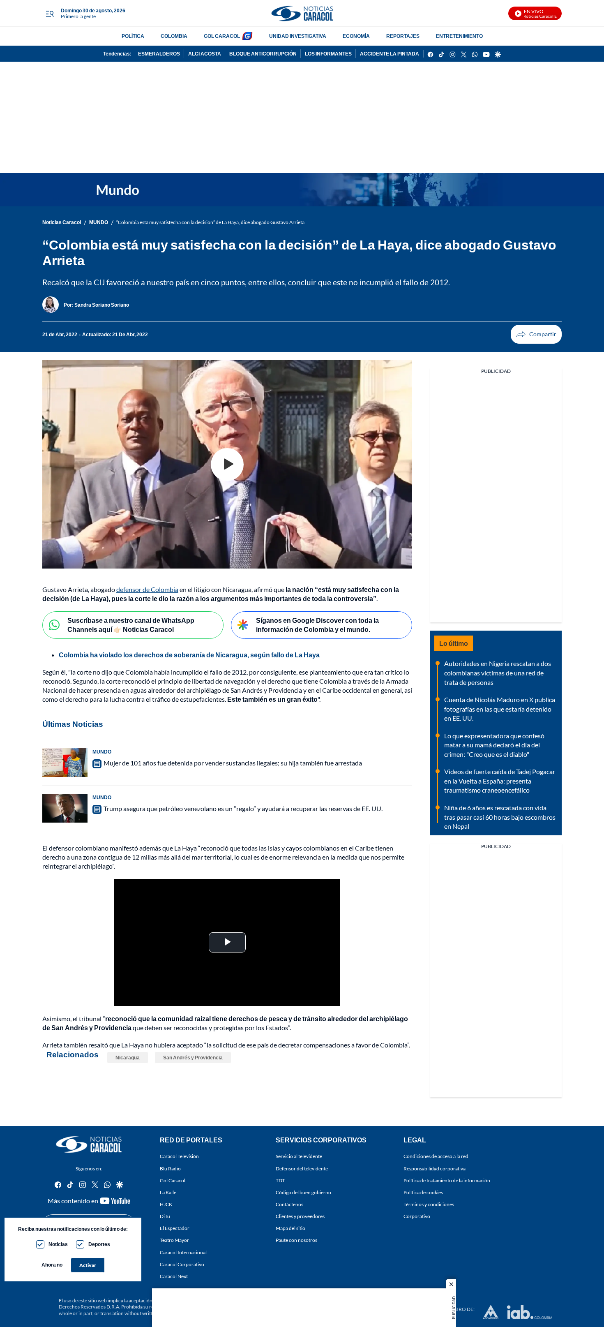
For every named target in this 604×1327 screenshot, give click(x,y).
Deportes (99, 1244)
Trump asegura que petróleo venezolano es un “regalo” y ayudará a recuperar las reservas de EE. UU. (243, 808)
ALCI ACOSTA (204, 54)
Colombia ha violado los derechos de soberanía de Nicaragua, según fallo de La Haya (189, 655)
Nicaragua (127, 1057)
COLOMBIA (174, 36)
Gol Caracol (172, 1180)
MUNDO (98, 222)
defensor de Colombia (147, 589)
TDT (280, 1180)
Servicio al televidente (299, 1157)
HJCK (166, 1204)
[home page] (302, 13)
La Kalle (168, 1192)
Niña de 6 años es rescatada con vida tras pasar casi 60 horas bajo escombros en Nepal (500, 817)
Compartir (536, 334)
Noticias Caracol (61, 222)
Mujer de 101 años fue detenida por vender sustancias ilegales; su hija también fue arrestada (233, 763)
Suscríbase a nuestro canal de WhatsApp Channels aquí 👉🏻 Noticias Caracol (130, 624)
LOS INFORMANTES (328, 54)
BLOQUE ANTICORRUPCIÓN (263, 54)
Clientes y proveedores (300, 1216)
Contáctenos (289, 1204)
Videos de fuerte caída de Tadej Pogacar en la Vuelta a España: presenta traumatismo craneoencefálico (499, 781)
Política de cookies (423, 1192)
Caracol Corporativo (182, 1264)
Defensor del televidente (302, 1168)
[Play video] (227, 464)
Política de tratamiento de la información (446, 1180)
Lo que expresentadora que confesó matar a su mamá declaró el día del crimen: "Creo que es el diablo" (494, 745)
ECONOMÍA (356, 36)
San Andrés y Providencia (193, 1057)
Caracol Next (174, 1276)
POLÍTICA (133, 36)
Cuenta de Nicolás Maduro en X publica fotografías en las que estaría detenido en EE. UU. (499, 709)
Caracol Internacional (183, 1252)
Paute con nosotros (296, 1240)
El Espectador (174, 1228)
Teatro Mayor (174, 1240)
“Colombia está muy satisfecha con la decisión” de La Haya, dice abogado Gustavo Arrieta (210, 222)
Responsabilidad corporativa (434, 1168)
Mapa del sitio (290, 1228)
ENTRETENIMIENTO (459, 36)
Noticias (58, 1244)
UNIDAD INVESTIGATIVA (297, 36)
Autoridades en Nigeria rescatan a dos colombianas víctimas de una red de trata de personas (497, 672)
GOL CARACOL (222, 36)
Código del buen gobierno (303, 1192)
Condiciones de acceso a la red (435, 1157)
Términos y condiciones (428, 1204)
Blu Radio (170, 1168)
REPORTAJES (403, 36)
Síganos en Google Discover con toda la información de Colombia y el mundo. (317, 624)
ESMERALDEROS (159, 54)
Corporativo (416, 1216)
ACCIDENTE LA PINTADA (389, 54)
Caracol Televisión (179, 1157)
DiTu (165, 1216)
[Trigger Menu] (49, 13)
